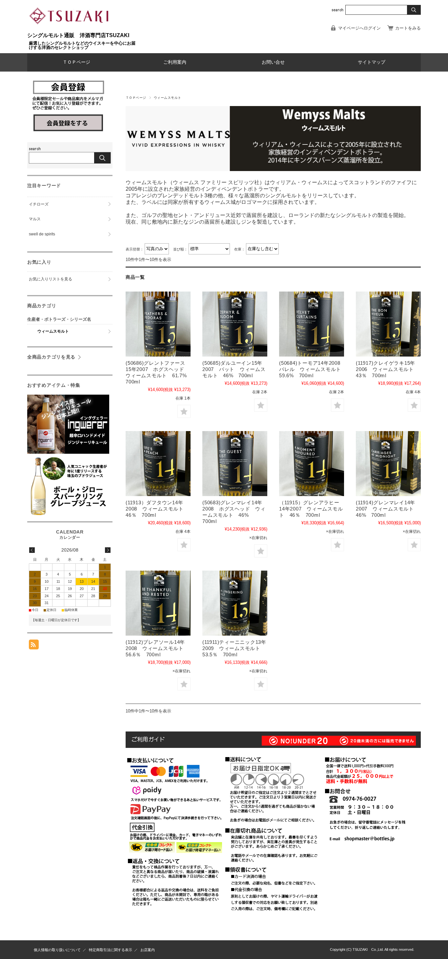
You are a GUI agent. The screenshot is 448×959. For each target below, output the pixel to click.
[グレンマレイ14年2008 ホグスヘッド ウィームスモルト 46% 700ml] (234, 463)
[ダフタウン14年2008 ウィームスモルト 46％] (158, 463)
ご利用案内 (174, 62)
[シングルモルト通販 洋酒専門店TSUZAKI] (69, 29)
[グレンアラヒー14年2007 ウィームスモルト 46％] (311, 463)
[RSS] (34, 646)
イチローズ (39, 204)
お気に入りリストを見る (50, 279)
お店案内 (147, 950)
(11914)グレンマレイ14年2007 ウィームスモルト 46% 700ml (387, 509)
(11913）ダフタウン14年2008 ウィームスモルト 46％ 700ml (157, 509)
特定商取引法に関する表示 (110, 950)
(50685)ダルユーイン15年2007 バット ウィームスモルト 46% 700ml (234, 369)
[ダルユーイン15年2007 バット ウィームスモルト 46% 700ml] (234, 324)
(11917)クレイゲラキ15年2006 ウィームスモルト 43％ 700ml (387, 369)
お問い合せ (273, 62)
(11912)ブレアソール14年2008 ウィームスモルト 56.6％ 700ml (157, 648)
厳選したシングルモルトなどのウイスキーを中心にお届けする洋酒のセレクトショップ (82, 45)
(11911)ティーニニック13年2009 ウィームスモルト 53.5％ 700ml (234, 648)
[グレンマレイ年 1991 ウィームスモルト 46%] (388, 463)
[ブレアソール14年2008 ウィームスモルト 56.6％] (158, 603)
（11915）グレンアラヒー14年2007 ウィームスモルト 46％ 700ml (311, 509)
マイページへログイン (359, 28)
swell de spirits (42, 234)
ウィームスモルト (53, 331)
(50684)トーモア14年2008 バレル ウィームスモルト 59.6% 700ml (312, 369)
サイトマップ (371, 62)
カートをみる (408, 28)
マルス (35, 219)
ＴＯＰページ (76, 62)
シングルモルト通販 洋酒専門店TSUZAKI (78, 35)
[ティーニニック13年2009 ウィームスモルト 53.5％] (234, 603)
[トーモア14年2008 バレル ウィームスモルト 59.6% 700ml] (311, 324)
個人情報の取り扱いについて (57, 950)
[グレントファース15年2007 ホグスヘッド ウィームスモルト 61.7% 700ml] (158, 324)
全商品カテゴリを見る (51, 357)
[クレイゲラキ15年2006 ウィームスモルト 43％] (388, 324)
